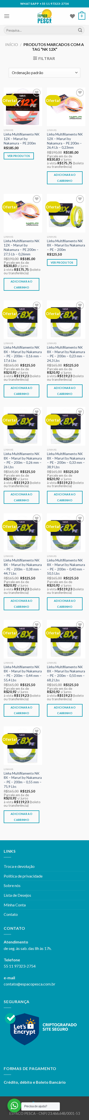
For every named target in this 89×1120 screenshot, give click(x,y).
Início (11, 44)
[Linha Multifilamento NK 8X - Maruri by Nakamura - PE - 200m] (66, 213)
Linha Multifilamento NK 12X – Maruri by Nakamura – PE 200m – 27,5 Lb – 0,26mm (22, 247)
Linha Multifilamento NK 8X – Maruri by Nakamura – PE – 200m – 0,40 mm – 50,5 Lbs (66, 566)
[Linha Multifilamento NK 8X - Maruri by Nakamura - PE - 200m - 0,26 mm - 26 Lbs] (23, 426)
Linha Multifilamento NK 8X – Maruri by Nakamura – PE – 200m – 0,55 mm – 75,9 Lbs (23, 780)
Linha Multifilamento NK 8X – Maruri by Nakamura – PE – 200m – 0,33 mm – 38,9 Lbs (66, 460)
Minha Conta (15, 904)
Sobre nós (12, 885)
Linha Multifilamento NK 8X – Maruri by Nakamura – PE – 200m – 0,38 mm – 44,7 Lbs (23, 566)
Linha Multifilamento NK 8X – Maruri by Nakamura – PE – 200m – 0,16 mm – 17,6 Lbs (23, 354)
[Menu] (7, 16)
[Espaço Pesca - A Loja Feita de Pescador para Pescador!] (44, 16)
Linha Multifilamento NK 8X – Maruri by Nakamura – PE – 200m (66, 245)
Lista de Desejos (17, 895)
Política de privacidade (23, 876)
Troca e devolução (19, 866)
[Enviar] (80, 30)
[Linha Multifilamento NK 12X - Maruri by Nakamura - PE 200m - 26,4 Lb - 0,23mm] (66, 107)
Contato (11, 914)
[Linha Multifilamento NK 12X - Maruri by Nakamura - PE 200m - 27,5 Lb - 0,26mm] (23, 213)
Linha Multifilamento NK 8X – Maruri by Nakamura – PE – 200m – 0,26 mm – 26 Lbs (23, 460)
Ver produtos (18, 155)
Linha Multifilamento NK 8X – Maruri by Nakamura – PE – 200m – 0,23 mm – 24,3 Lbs (66, 354)
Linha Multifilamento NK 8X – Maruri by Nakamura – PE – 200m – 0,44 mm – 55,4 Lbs (23, 673)
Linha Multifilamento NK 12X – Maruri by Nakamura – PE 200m (22, 138)
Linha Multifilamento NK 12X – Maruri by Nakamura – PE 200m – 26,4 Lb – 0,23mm (65, 140)
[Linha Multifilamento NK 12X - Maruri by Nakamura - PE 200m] (23, 107)
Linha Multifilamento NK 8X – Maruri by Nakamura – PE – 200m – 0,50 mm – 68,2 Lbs (66, 673)
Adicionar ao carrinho (65, 177)
